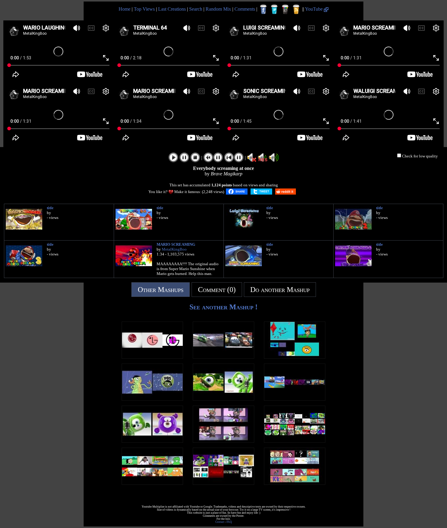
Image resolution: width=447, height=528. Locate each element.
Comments (244, 9)
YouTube (314, 9)
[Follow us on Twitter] (274, 9)
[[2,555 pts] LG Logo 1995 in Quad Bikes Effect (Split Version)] (152, 357)
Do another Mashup (280, 290)
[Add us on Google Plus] (285, 9)
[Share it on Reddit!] (285, 191)
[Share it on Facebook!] (237, 191)
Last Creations (172, 9)
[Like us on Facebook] (263, 9)
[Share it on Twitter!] (261, 191)
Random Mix (218, 9)
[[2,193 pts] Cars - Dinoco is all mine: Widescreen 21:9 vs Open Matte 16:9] (223, 357)
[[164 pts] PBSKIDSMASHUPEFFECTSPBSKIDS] (152, 399)
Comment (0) (217, 290)
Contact (219, 521)
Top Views (144, 9)
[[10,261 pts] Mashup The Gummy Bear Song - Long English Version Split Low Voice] (152, 441)
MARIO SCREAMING (176, 244)
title (50, 208)
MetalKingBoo (174, 249)
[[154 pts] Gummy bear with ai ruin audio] (223, 399)
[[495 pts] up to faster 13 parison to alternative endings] (294, 399)
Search (195, 9)
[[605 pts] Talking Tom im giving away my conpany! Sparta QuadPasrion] (223, 441)
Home (124, 9)
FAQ (229, 521)
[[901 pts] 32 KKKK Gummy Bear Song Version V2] (294, 441)
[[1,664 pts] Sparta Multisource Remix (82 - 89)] (152, 483)
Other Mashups (160, 290)
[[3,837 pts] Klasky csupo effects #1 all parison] (223, 483)
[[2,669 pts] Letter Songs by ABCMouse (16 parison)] (294, 483)
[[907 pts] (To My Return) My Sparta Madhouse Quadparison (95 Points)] (294, 357)
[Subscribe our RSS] (296, 9)
